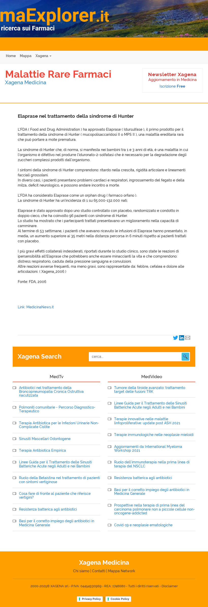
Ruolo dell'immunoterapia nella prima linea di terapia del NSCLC (151, 464)
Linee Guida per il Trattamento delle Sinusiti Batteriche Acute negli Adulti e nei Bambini (55, 464)
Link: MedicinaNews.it (36, 307)
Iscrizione (172, 86)
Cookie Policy (120, 599)
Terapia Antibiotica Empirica (42, 450)
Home (11, 56)
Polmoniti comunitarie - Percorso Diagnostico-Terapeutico (57, 409)
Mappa (25, 56)
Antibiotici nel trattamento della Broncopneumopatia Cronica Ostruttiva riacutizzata (51, 392)
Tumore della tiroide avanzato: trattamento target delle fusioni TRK (149, 390)
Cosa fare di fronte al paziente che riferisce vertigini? (55, 495)
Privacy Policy (91, 599)
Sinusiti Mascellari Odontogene (45, 439)
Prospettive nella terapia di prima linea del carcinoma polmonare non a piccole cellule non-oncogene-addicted (154, 509)
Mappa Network (121, 571)
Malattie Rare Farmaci (58, 74)
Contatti (98, 571)
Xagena (42, 56)
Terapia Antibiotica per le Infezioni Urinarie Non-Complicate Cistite (59, 425)
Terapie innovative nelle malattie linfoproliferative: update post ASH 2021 (147, 421)
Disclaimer (170, 586)
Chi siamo (81, 571)
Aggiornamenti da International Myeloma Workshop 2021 (148, 448)
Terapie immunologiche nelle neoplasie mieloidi (154, 435)
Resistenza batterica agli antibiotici (48, 509)
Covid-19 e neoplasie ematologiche (143, 525)
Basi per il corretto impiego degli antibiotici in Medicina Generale (56, 523)
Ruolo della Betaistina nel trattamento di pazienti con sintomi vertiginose (59, 480)
